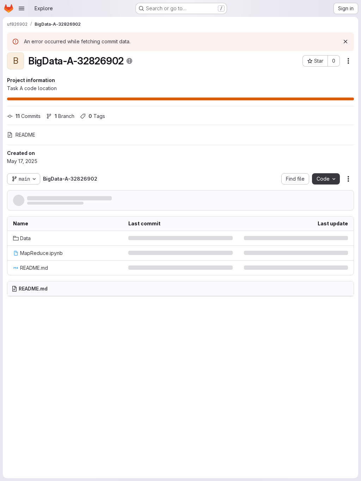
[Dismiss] (345, 41)
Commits (28, 116)
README (25, 135)
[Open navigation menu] (21, 8)
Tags (96, 116)
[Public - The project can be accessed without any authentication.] (129, 61)
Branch (64, 116)
